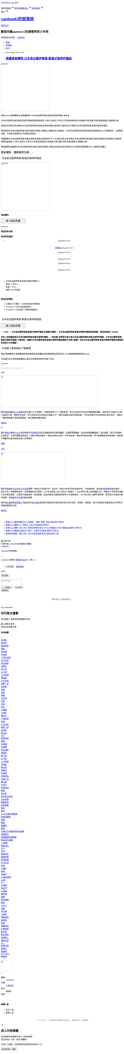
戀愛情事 (20, 567)
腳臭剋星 (22, 412)
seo (2, 943)
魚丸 (3, 707)
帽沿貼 (4, 643)
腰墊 (3, 823)
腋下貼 (4, 669)
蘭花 (3, 811)
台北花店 (5, 863)
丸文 (3, 449)
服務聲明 (85, 1020)
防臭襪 (4, 655)
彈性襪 (4, 894)
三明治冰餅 (6, 658)
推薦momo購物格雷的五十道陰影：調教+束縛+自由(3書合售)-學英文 (35, 522)
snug (3, 372)
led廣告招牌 (6, 877)
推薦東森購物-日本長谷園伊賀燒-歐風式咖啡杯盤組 (39, 58)
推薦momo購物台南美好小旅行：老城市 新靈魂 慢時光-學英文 (32, 531)
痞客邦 (19, 560)
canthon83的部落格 (17, 19)
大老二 (4, 906)
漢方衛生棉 (37, 503)
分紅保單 (5, 799)
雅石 (3, 808)
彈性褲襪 (5, 900)
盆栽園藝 (5, 805)
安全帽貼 (5, 663)
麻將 (3, 903)
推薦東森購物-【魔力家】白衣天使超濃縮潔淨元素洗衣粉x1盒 (32, 534)
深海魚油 (5, 788)
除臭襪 (8, 412)
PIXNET (44, 1020)
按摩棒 (4, 920)
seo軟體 (4, 843)
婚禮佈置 (5, 857)
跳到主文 (5, 25)
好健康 (4, 773)
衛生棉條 (5, 935)
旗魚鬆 (107, 489)
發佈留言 (5, 590)
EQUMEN (5, 954)
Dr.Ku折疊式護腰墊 (9, 814)
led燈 (3, 880)
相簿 (8, 42)
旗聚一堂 (5, 684)
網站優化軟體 (7, 840)
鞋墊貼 (4, 678)
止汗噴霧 (5, 675)
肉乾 (3, 704)
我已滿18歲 (6, 1049)
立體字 (4, 869)
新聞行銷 (5, 946)
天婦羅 (4, 710)
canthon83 (5, 546)
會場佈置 (5, 860)
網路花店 (5, 854)
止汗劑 (4, 672)
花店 (3, 851)
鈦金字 (4, 888)
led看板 (4, 891)
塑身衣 (4, 423)
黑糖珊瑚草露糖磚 (8, 837)
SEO (3, 848)
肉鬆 (3, 692)
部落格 (9, 45)
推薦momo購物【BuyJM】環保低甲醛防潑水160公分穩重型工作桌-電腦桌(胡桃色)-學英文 (44, 528)
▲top (3, 571)
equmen (18, 433)
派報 (3, 866)
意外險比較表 (7, 797)
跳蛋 (3, 923)
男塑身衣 (35, 433)
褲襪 (3, 897)
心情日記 (21, 37)
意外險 (4, 794)
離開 (14, 1049)
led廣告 (4, 885)
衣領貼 (4, 640)
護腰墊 (4, 826)
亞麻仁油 (5, 779)
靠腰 (3, 820)
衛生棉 (8, 503)
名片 (8, 48)
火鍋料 (4, 713)
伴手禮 (19, 498)
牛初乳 (4, 785)
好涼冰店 (5, 660)
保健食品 (5, 776)
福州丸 (4, 716)
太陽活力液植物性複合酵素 (12, 831)
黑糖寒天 (5, 834)
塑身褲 (4, 951)
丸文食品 (25, 489)
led (2, 882)
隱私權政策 (76, 1020)
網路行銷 (5, 941)
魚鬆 (3, 444)
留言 (24, 560)
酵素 (3, 791)
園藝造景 (5, 802)
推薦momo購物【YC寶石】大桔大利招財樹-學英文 (27, 525)
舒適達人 (18, 503)
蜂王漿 (4, 782)
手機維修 (5, 929)
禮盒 (13, 498)
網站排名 (5, 846)
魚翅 (3, 722)
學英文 (4, 511)
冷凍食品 (5, 719)
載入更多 (5, 576)
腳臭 (3, 649)
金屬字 (4, 874)
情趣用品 (5, 917)
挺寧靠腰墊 (6, 817)
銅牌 (3, 871)
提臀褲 (4, 957)
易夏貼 (58, 248)
